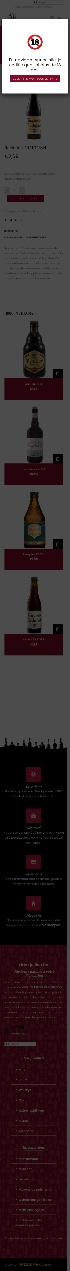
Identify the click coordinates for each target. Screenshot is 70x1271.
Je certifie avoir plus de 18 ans (35, 78)
